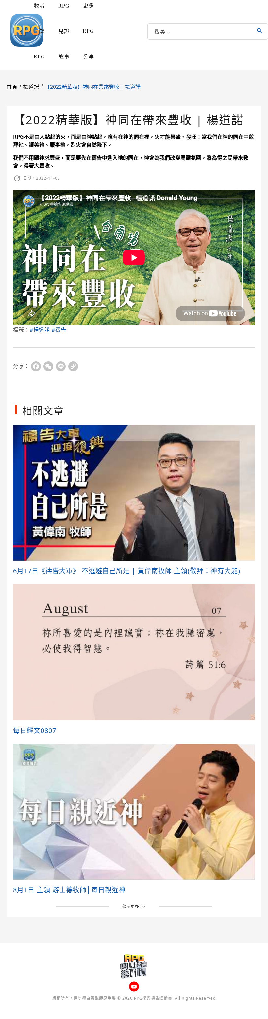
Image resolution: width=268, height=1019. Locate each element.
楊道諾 (31, 87)
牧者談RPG (39, 31)
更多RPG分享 (88, 31)
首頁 (12, 87)
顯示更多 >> (134, 906)
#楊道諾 (40, 329)
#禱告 (59, 329)
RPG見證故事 (64, 31)
